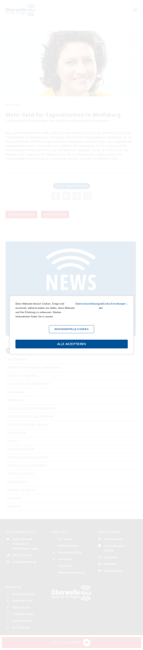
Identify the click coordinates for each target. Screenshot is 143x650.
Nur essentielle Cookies (71, 329)
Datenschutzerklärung (87, 303)
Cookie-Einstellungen (114, 303)
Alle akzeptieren (71, 344)
